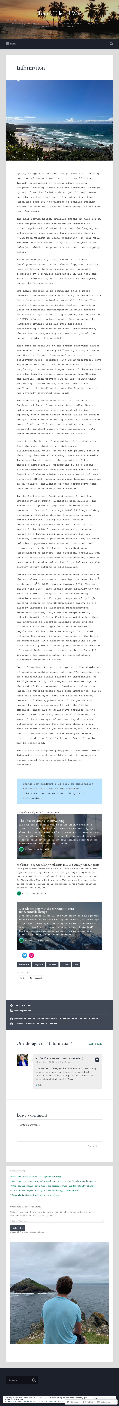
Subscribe (18, 1227)
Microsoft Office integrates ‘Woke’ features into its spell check (56, 1019)
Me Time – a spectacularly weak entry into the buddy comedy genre (58, 864)
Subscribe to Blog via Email (25, 1206)
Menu (13, 43)
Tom (29, 849)
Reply (97, 1059)
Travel (65, 964)
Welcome (24, 964)
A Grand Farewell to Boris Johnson (35, 1024)
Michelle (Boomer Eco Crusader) (59, 1058)
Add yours (95, 1044)
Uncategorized (22, 1011)
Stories (52, 964)
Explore (39, 964)
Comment (92, 1146)
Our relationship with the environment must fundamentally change (46, 910)
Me (76, 964)
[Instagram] (31, 955)
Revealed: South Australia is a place (36, 1195)
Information (31, 67)
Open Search (110, 44)
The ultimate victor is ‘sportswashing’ (42, 820)
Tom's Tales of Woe (59, 13)
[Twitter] (24, 955)
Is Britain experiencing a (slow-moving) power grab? (45, 1190)
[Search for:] (22, 1380)
